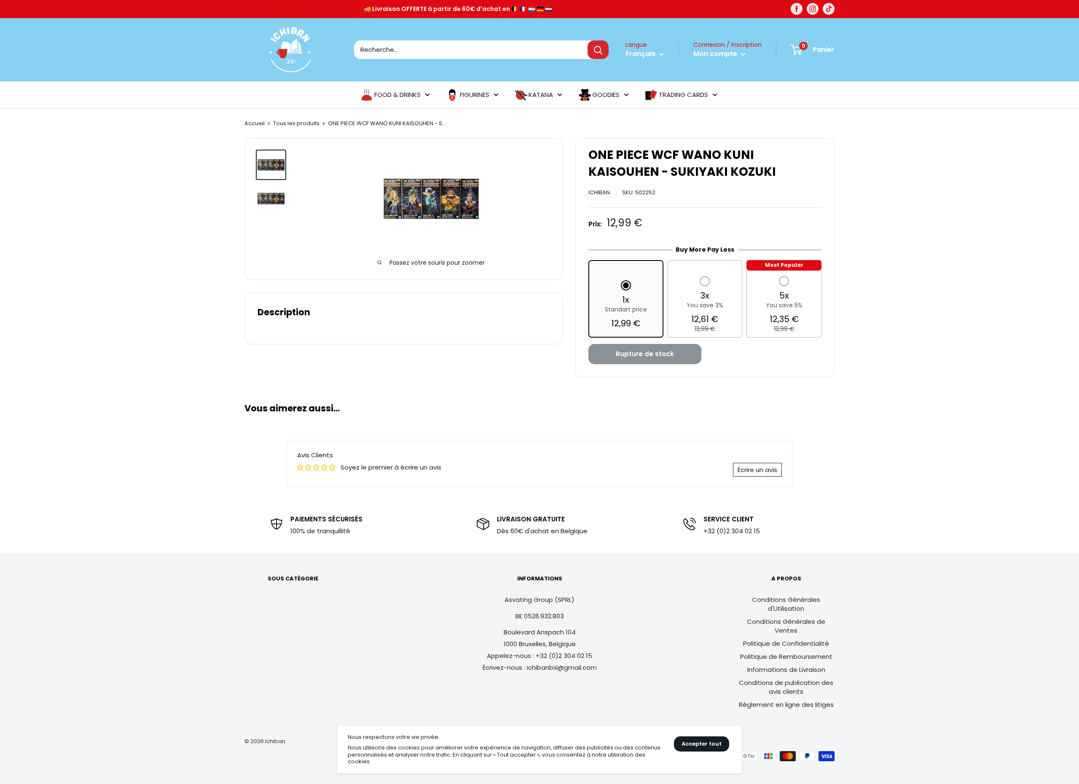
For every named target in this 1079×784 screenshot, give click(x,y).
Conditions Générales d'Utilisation (786, 604)
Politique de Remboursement (786, 656)
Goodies (606, 94)
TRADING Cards (683, 94)
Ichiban (599, 192)
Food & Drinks (397, 94)
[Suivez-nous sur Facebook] (797, 9)
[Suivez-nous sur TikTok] (829, 9)
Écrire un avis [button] (757, 469)
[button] (626, 305)
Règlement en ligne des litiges (786, 704)
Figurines (474, 94)
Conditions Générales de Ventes (786, 626)
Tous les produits (296, 123)
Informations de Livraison (786, 669)
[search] (471, 49)
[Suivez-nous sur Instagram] (813, 9)
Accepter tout (702, 744)
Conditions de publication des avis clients (786, 687)
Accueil (254, 123)
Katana (541, 94)
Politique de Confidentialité (786, 643)
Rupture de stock (645, 353)
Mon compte (716, 54)
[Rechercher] (598, 49)
